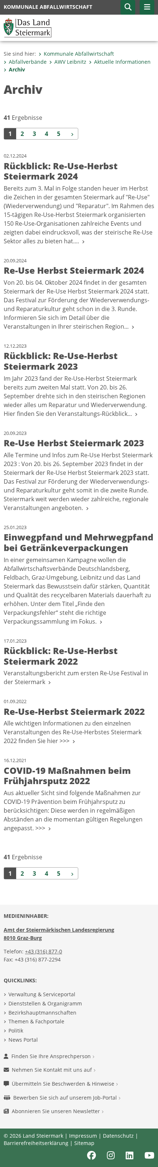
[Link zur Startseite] (27, 27)
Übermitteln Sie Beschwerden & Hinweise (64, 1083)
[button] (128, 7)
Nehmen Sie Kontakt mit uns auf (52, 1069)
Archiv (17, 69)
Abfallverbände (28, 61)
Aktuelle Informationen (122, 61)
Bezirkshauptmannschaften (42, 1012)
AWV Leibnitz (70, 61)
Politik (15, 1030)
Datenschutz (118, 1135)
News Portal (23, 1039)
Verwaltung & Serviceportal (41, 994)
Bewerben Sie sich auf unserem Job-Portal (65, 1097)
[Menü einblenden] (147, 7)
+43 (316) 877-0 (43, 951)
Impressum (83, 1135)
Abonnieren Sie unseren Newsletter (56, 1111)
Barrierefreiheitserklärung (36, 1143)
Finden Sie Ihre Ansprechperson (51, 1056)
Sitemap (84, 1143)
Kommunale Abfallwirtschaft (79, 53)
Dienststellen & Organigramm (45, 1003)
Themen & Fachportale (36, 1021)
